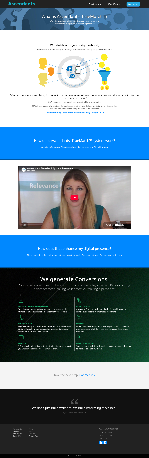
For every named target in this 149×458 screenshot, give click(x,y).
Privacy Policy (34, 436)
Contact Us (17, 436)
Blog (30, 431)
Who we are (17, 434)
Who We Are (114, 4)
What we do (95, 4)
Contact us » (87, 375)
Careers (32, 434)
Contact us (133, 4)
